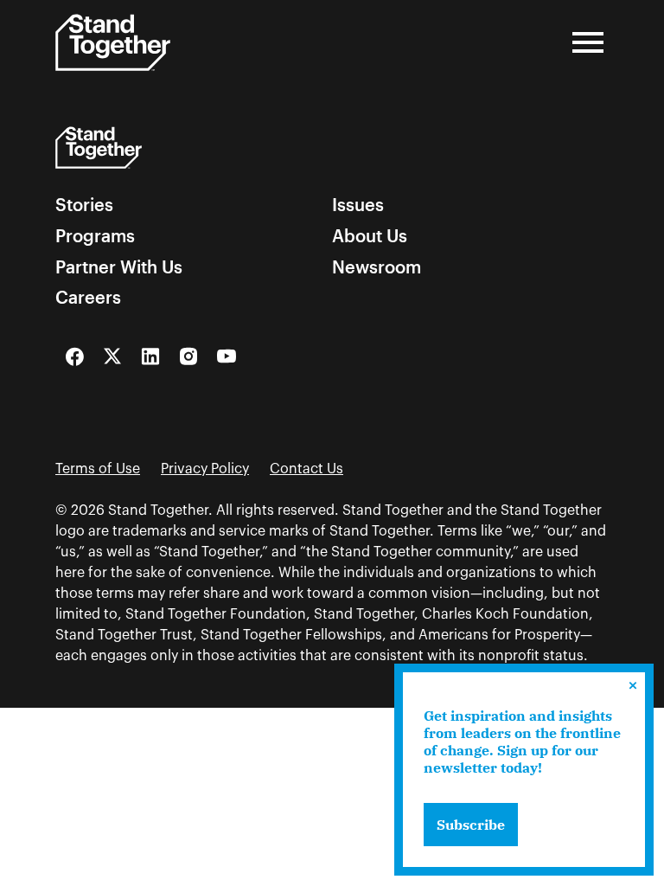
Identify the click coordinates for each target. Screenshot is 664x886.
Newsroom (376, 267)
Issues (358, 205)
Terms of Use (97, 469)
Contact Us (306, 469)
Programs (95, 236)
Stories (84, 205)
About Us (369, 236)
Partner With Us (118, 267)
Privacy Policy (205, 469)
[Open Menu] (588, 42)
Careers (88, 297)
